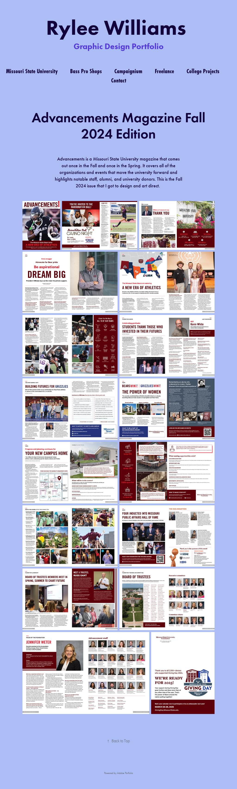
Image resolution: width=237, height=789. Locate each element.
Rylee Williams (118, 27)
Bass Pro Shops (86, 71)
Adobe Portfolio (125, 773)
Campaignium (128, 71)
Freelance (164, 71)
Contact (118, 80)
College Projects (203, 71)
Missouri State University (32, 71)
